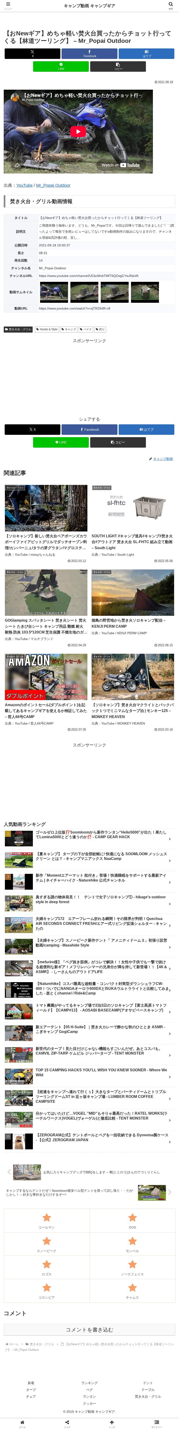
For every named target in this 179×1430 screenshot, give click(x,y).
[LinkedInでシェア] (109, 1290)
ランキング (89, 1383)
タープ (31, 1390)
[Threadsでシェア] (69, 1277)
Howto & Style (49, 329)
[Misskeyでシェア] (149, 1264)
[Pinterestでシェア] (69, 1290)
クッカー (89, 1403)
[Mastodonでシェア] (69, 1264)
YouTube (24, 185)
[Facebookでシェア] (29, 1277)
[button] (118, 66)
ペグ (89, 1390)
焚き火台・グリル (20, 329)
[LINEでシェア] (29, 1290)
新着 (31, 1383)
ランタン (89, 1396)
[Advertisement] (89, 377)
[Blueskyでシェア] (109, 1264)
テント (148, 1383)
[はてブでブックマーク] (149, 1277)
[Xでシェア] (29, 1264)
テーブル (148, 1390)
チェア (31, 1396)
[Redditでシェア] (109, 1277)
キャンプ (70, 329)
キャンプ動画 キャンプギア (89, 5)
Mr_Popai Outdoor (53, 185)
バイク (87, 329)
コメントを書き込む (90, 1330)
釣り (102, 329)
